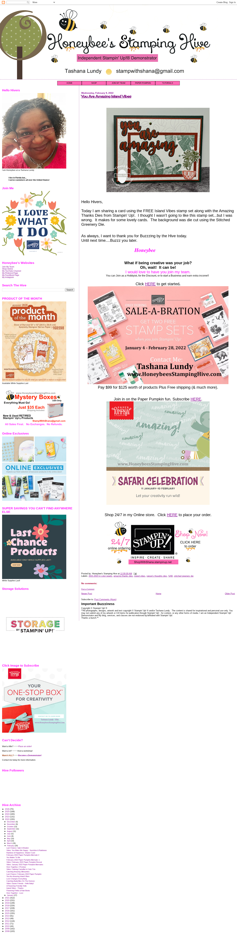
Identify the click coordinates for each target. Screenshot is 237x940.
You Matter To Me (13, 857)
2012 (7, 921)
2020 (7, 900)
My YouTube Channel (11, 271)
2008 (7, 931)
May (9, 838)
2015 (7, 913)
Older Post (230, 593)
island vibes (139, 576)
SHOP (94, 83)
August (10, 831)
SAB (170, 576)
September (11, 829)
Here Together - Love (14, 893)
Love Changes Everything (16, 879)
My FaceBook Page (10, 275)
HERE (150, 284)
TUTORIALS (167, 83)
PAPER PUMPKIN (143, 83)
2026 (7, 809)
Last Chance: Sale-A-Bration (17, 848)
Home (158, 593)
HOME (69, 83)
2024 (7, 814)
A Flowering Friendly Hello (16, 886)
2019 (7, 903)
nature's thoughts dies (157, 576)
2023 (7, 817)
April (9, 841)
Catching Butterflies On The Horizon (20, 881)
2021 (7, 898)
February (11, 846)
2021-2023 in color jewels (100, 576)
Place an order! (25, 746)
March (9, 843)
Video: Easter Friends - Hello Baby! (20, 883)
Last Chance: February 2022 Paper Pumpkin (23, 874)
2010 (7, 926)
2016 (7, 911)
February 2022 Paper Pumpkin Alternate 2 (22, 855)
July (9, 834)
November (11, 824)
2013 (7, 918)
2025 (7, 811)
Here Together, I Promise (16, 867)
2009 (7, 929)
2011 (7, 924)
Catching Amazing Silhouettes (18, 872)
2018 (7, 905)
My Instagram (8, 277)
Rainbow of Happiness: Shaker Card (20, 853)
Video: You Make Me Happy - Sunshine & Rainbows (26, 850)
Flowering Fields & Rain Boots (18, 891)
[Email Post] (135, 573)
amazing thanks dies (123, 576)
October (10, 827)
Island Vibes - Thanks (15, 888)
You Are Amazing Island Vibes (106, 96)
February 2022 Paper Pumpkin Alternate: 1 (23, 860)
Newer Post (86, 593)
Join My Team (8, 267)
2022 (7, 819)
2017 (7, 908)
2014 (7, 916)
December (11, 822)
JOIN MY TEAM (118, 83)
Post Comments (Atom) (105, 599)
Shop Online (7, 269)
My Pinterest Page (10, 273)
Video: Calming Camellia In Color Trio (20, 869)
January (10, 895)
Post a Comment (87, 589)
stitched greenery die (183, 576)
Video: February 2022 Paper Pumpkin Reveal (24, 862)
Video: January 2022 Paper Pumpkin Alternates (24, 865)
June (9, 836)
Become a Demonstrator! (30, 755)
